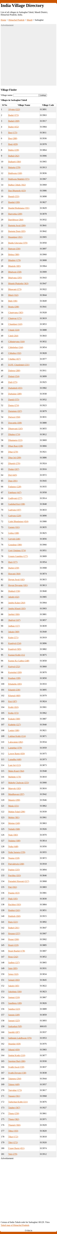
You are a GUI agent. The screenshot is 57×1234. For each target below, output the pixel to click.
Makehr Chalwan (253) (18, 782)
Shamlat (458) (14, 1044)
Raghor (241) (14, 910)
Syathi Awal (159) (16, 1067)
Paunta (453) (14, 893)
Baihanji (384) (14, 161)
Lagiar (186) (13, 730)
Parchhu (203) (14, 875)
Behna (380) (13, 254)
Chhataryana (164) (16, 341)
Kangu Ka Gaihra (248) (18, 661)
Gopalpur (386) (15, 544)
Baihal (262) (13, 156)
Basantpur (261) (15, 237)
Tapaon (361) (14, 1096)
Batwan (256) (14, 248)
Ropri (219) (13, 945)
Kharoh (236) (14, 690)
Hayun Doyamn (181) (18, 585)
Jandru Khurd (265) (17, 608)
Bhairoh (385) (14, 266)
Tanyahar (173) (15, 1090)
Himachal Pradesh (16, 20)
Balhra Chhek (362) (17, 185)
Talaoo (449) (14, 1084)
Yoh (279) (12, 1154)
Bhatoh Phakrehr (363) (18, 283)
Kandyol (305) (14, 649)
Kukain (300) (14, 719)
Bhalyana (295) (15, 278)
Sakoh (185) (13, 986)
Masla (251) (13, 806)
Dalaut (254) (13, 376)
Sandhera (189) (15, 1003)
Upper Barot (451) (16, 1148)
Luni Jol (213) (14, 765)
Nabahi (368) (14, 829)
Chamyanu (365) (15, 312)
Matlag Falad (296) (16, 811)
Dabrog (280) (14, 370)
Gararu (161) (14, 527)
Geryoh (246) (14, 539)
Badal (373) (13, 115)
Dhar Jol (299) (14, 457)
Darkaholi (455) (15, 388)
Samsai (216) (14, 997)
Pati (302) (12, 887)
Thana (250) (13, 1113)
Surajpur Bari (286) (16, 1061)
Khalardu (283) (15, 684)
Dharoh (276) (14, 463)
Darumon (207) (15, 411)
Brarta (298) (13, 307)
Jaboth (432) (13, 597)
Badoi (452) (13, 127)
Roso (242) (13, 957)
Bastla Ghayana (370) (17, 243)
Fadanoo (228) (14, 486)
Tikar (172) (13, 1136)
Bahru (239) (13, 150)
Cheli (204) (13, 336)
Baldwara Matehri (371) (18, 179)
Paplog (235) (14, 869)
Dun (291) (12, 481)
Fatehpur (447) (14, 492)
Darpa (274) (13, 405)
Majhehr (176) (14, 777)
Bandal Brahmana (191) (18, 208)
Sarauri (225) (14, 1020)
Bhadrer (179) (14, 260)
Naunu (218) (14, 858)
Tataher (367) (14, 1107)
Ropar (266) (13, 939)
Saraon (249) (14, 1015)
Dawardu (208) (15, 423)
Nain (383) (13, 835)
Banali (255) (13, 196)
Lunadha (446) (14, 759)
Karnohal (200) (15, 672)
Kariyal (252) (14, 666)
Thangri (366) (14, 1125)
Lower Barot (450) (16, 753)
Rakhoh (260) (14, 916)
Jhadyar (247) (14, 620)
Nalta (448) (13, 846)
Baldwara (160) (15, 173)
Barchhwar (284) (15, 219)
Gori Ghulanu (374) (17, 550)
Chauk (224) (13, 330)
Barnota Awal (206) (17, 225)
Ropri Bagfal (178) (16, 951)
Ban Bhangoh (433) (17, 190)
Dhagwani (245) (15, 428)
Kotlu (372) (13, 713)
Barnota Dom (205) (16, 231)
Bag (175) (12, 132)
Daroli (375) (13, 399)
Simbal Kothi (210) (16, 1055)
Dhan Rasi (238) (15, 446)
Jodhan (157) (14, 626)
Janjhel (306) (14, 614)
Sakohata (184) (15, 991)
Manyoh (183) (14, 788)
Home (3, 20)
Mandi (29, 20)
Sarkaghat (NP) (15, 1026)
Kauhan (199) (14, 678)
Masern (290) (14, 800)
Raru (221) (13, 922)
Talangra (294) (14, 1078)
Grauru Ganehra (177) (18, 556)
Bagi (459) (13, 144)
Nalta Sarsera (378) (16, 852)
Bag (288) (12, 138)
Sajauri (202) (14, 980)
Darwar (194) (14, 417)
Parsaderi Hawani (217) (18, 881)
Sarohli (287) (14, 1032)
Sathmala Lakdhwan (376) (20, 1038)
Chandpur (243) (15, 324)
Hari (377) (12, 562)
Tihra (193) (13, 1131)
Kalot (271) (13, 637)
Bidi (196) (12, 301)
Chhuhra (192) (14, 353)
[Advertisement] (28, 57)
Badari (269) (13, 121)
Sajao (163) (13, 974)
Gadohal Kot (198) (16, 504)
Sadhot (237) (14, 962)
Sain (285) (12, 968)
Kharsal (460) (14, 695)
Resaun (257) (14, 933)
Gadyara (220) (14, 515)
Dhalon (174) (14, 434)
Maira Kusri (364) (16, 771)
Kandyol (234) (14, 643)
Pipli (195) (13, 899)
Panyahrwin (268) (16, 864)
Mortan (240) (14, 823)
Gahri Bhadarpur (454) (18, 521)
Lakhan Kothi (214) (17, 736)
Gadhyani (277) (15, 498)
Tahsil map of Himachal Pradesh (15, 1225)
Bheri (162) (13, 295)
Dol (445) (12, 475)
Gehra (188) (13, 533)
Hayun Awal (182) (16, 579)
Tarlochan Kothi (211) (18, 1102)
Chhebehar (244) (15, 347)
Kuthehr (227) (14, 724)
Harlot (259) (13, 568)
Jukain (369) (13, 632)
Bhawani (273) (14, 289)
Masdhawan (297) (16, 794)
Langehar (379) (15, 748)
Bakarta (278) (14, 167)
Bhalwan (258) (14, 272)
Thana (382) (13, 1119)
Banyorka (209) (15, 214)
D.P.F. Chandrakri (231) (18, 365)
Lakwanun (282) (15, 742)
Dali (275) (12, 382)
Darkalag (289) (15, 394)
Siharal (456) (14, 1049)
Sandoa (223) (14, 1009)
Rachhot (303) (14, 904)
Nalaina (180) (14, 840)
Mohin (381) (13, 817)
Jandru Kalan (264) (16, 603)
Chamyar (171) (15, 318)
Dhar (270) (13, 452)
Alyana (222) (14, 109)
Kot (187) (12, 701)
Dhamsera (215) (15, 440)
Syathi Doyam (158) (17, 1073)
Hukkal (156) (14, 591)
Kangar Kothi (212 (16, 655)
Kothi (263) (13, 707)
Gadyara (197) (14, 510)
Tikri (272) (13, 1142)
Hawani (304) (14, 574)
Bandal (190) (14, 202)
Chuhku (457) (14, 359)
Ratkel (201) (13, 928)
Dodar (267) (13, 469)
